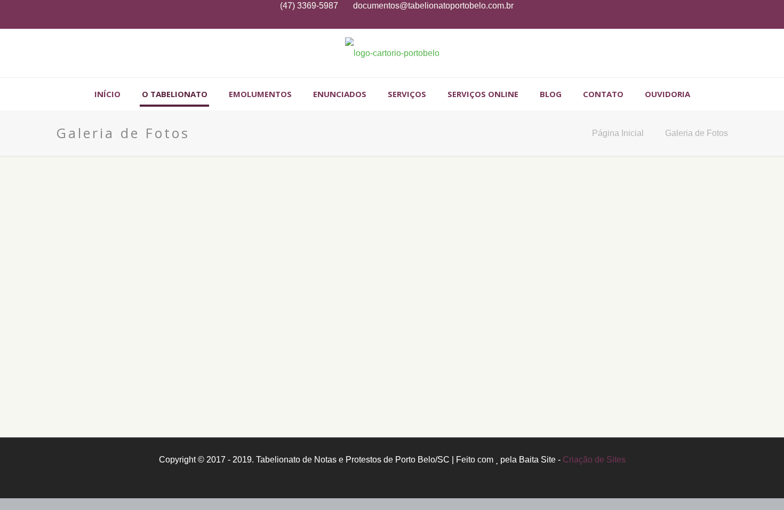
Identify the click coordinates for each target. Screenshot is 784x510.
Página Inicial (618, 133)
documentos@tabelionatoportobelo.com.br (433, 5)
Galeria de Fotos (696, 133)
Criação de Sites (594, 459)
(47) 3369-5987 (309, 5)
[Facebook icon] (379, 20)
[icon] (406, 20)
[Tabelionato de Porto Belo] (392, 53)
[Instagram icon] (392, 20)
